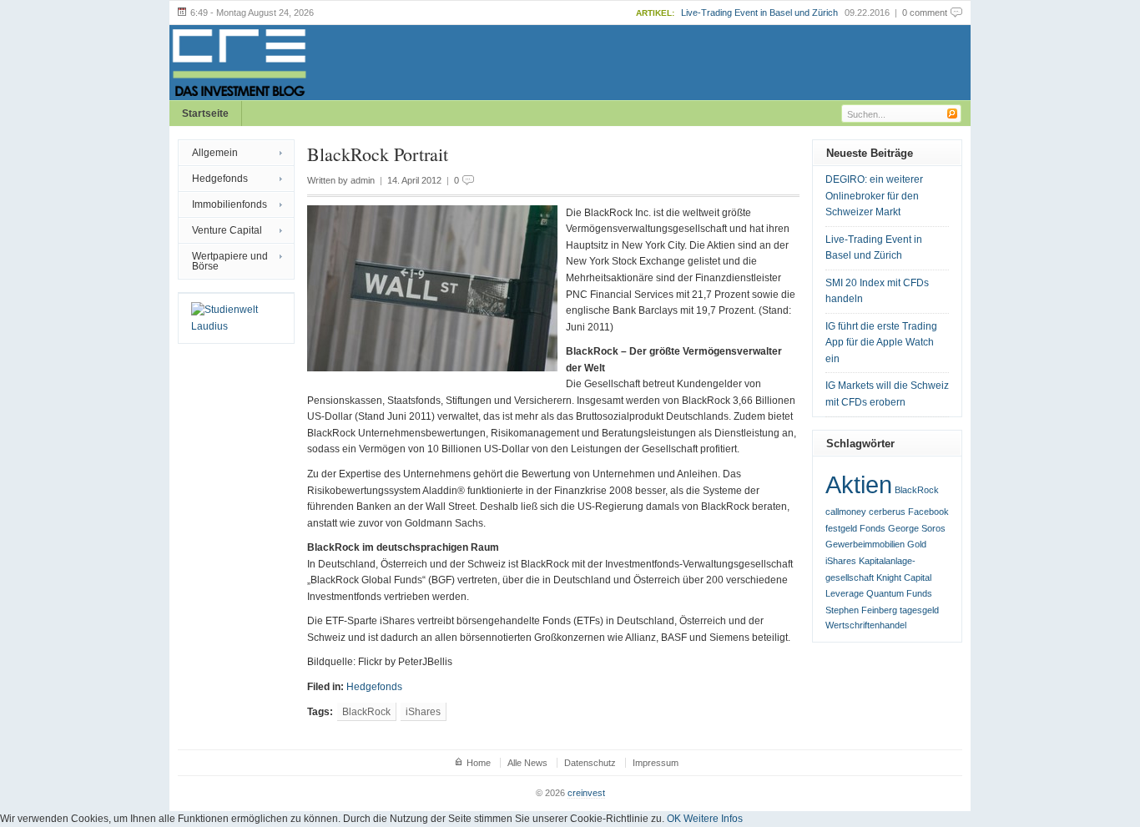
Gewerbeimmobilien (865, 544)
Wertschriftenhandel (865, 625)
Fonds (872, 528)
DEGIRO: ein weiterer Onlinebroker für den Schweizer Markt (874, 196)
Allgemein (215, 153)
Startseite (205, 113)
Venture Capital (227, 230)
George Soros (917, 528)
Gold (916, 544)
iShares (423, 712)
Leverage (844, 593)
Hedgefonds (220, 178)
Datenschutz (590, 763)
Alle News (527, 763)
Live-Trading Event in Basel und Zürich (759, 13)
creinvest (586, 793)
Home (479, 763)
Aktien (858, 484)
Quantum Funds (899, 593)
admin (363, 180)
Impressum (655, 763)
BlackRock (366, 712)
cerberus (887, 512)
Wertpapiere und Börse (230, 261)
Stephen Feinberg (861, 610)
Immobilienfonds (229, 204)
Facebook (928, 512)
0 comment (924, 13)
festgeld (841, 528)
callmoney (845, 512)
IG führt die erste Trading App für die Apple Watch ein (881, 342)
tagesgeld (919, 610)
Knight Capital (903, 577)
